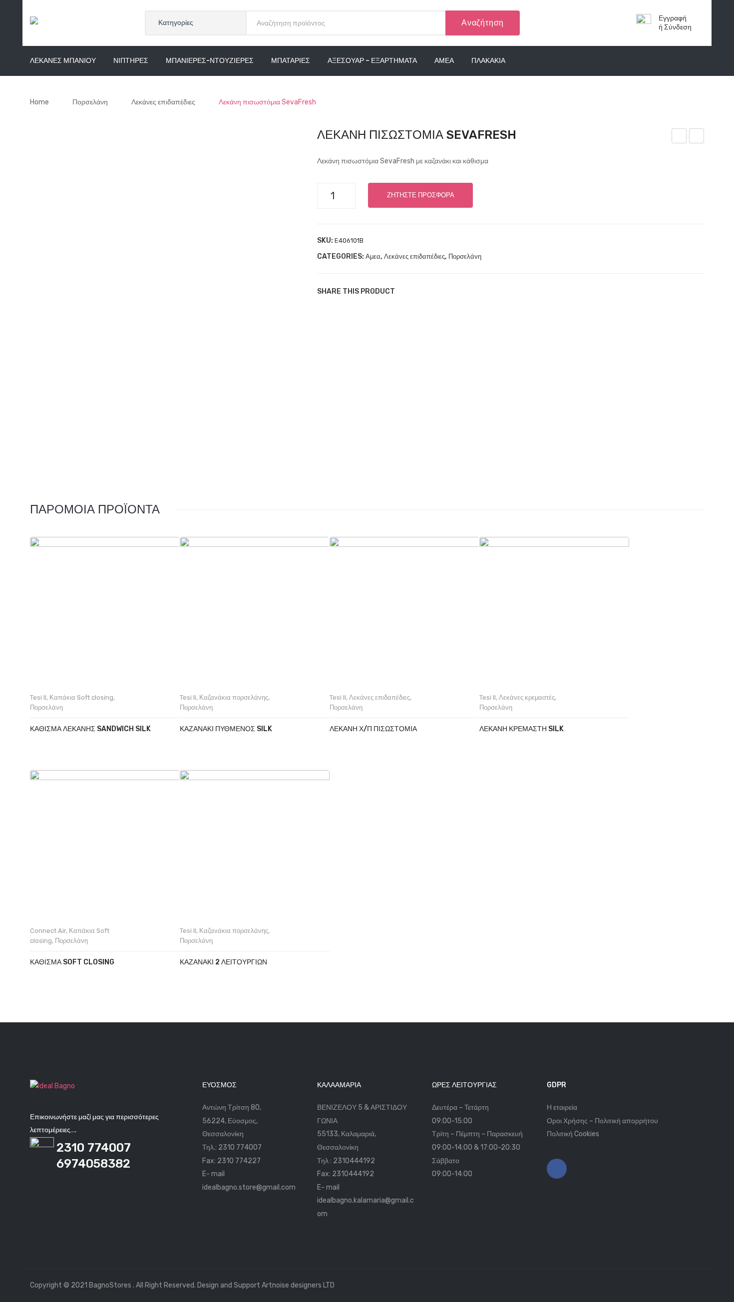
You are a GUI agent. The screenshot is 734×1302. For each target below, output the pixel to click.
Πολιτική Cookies (573, 1134)
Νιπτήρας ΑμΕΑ (697, 137)
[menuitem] (63, 61)
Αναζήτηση (482, 22)
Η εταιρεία (562, 1107)
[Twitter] (422, 291)
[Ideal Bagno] (52, 22)
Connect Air (48, 930)
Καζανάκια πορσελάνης (233, 697)
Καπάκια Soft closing (81, 697)
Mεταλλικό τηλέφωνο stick (679, 137)
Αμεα (373, 256)
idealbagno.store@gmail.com (249, 1187)
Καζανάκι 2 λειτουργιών (223, 962)
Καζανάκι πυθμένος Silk (226, 729)
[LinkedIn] (467, 291)
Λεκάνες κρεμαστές (527, 697)
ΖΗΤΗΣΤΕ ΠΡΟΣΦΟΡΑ (420, 195)
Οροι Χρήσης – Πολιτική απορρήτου (602, 1121)
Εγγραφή (673, 18)
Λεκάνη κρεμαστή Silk (521, 729)
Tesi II (38, 697)
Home (39, 102)
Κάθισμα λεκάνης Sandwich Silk (90, 729)
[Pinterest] (437, 291)
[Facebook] (407, 291)
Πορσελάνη (90, 102)
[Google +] (452, 291)
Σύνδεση (678, 27)
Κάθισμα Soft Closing (72, 962)
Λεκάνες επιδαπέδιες (163, 102)
